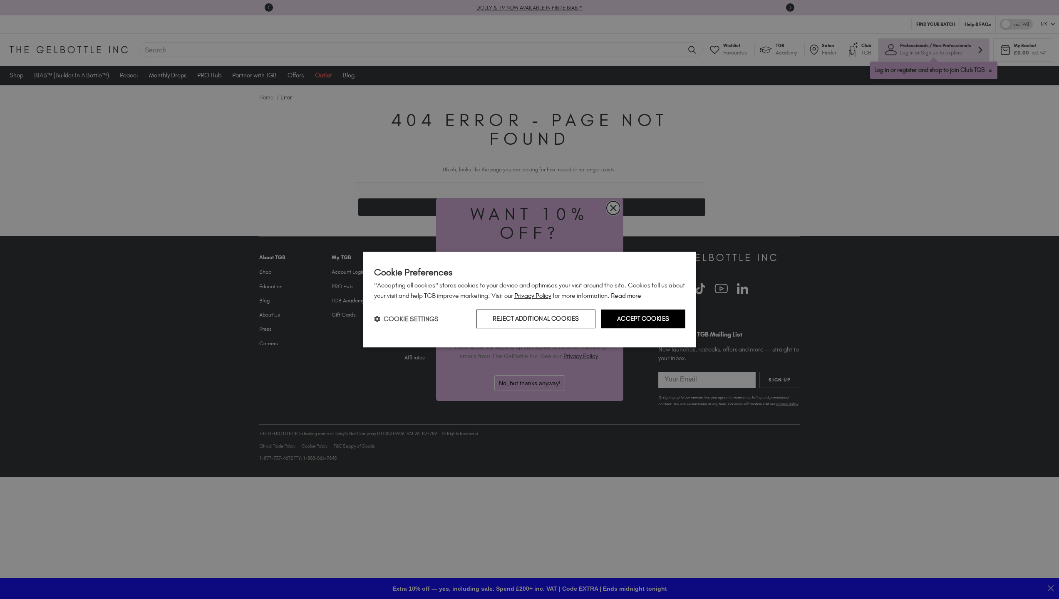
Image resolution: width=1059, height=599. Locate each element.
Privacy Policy (532, 296)
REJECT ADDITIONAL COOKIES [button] (536, 318)
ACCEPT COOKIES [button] (643, 318)
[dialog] (529, 299)
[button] (406, 319)
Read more (626, 296)
